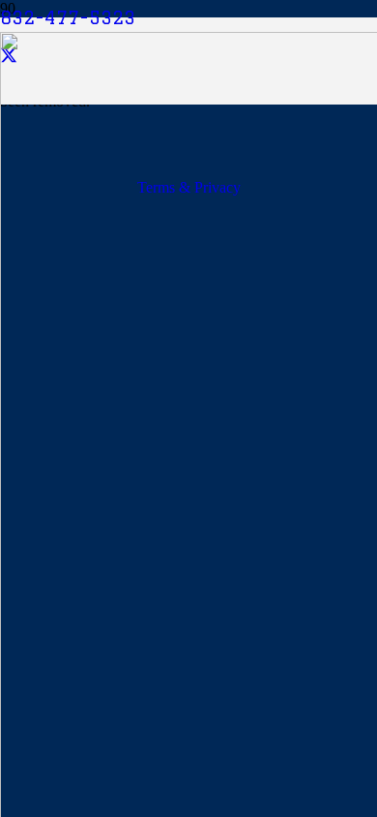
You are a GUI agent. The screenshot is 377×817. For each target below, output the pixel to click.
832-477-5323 (67, 17)
